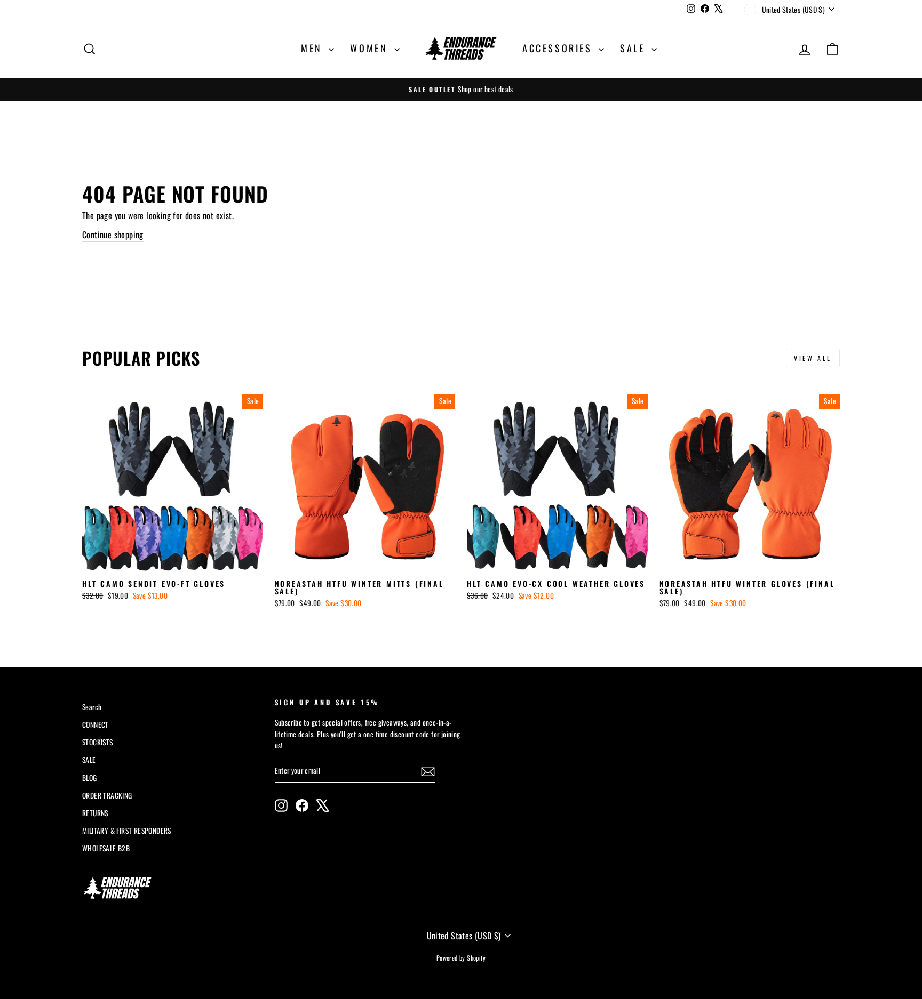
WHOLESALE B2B (106, 848)
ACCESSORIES (559, 48)
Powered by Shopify (461, 957)
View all (813, 357)
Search (91, 707)
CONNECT (95, 724)
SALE (634, 48)
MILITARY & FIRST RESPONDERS (126, 830)
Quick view (172, 561)
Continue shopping (113, 234)
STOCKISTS (97, 742)
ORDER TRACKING (107, 795)
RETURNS (95, 813)
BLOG (89, 777)
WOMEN (371, 48)
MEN (313, 48)
